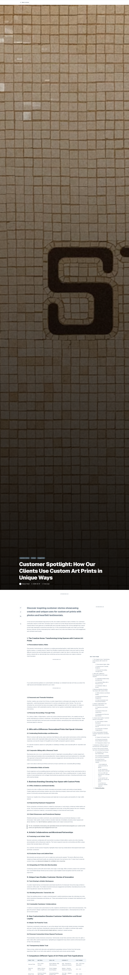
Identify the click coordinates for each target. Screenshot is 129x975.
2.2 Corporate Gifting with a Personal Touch (101, 683)
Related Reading (99, 788)
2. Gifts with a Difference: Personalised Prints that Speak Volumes (100, 675)
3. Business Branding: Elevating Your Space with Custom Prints (100, 690)
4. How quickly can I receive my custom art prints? (103, 779)
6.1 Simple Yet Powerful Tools (102, 737)
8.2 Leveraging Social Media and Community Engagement (102, 756)
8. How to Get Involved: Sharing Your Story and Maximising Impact (101, 749)
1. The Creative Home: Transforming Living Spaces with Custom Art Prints (101, 661)
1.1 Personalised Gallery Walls (102, 664)
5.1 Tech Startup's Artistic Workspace (101, 722)
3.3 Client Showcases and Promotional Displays (101, 700)
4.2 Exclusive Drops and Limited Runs (101, 711)
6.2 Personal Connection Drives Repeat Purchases (101, 740)
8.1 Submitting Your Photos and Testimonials (101, 752)
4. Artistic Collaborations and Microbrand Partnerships (100, 704)
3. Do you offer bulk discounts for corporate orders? (103, 774)
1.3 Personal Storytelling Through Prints (101, 670)
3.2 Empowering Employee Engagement (101, 697)
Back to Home (25, 2)
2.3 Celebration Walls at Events (101, 686)
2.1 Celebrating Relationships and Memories (102, 679)
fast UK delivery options (45, 822)
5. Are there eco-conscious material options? (102, 784)
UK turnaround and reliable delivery (47, 930)
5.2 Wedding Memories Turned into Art (102, 725)
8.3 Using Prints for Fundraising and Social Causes (100, 761)
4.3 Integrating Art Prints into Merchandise (102, 715)
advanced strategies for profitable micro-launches (51, 861)
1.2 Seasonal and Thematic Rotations (101, 667)
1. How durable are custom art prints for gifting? (103, 766)
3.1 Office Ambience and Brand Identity (102, 693)
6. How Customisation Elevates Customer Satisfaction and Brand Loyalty (101, 734)
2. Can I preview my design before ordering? (104, 770)
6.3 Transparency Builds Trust (102, 743)
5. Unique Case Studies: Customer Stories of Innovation (101, 718)
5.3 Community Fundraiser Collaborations (101, 729)
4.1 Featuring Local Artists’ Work (101, 708)
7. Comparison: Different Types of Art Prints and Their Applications (101, 745)
